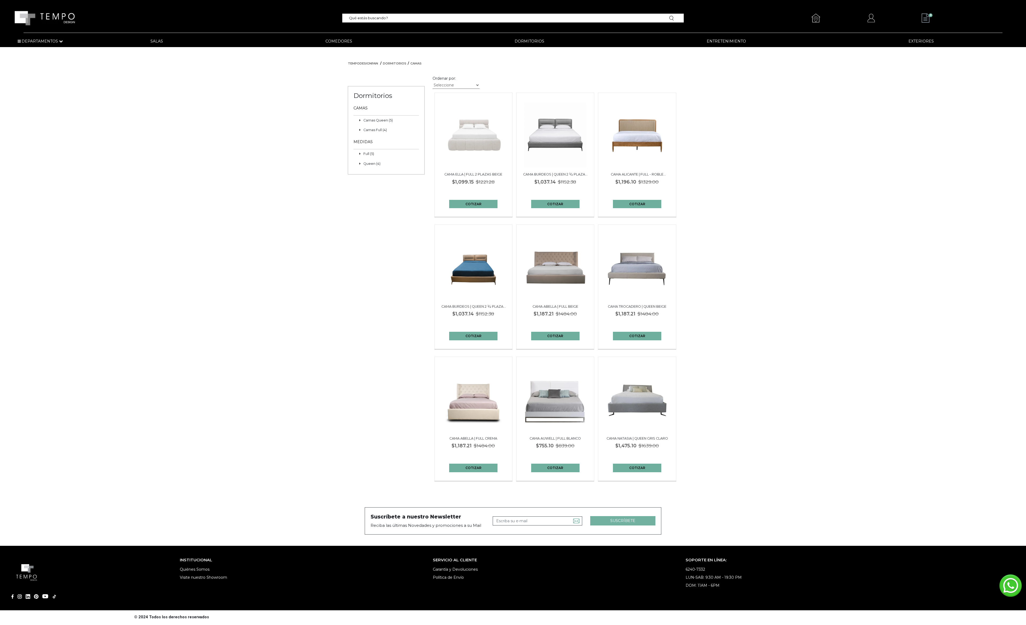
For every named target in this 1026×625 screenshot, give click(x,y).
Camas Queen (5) (378, 120)
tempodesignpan (363, 63)
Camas (416, 63)
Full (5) (368, 154)
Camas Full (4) (375, 130)
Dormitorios (394, 63)
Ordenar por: (444, 78)
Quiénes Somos (194, 569)
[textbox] (504, 18)
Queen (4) (371, 164)
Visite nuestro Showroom (203, 577)
